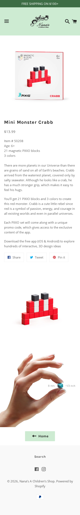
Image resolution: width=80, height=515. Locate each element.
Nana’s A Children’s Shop (37, 481)
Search (40, 457)
